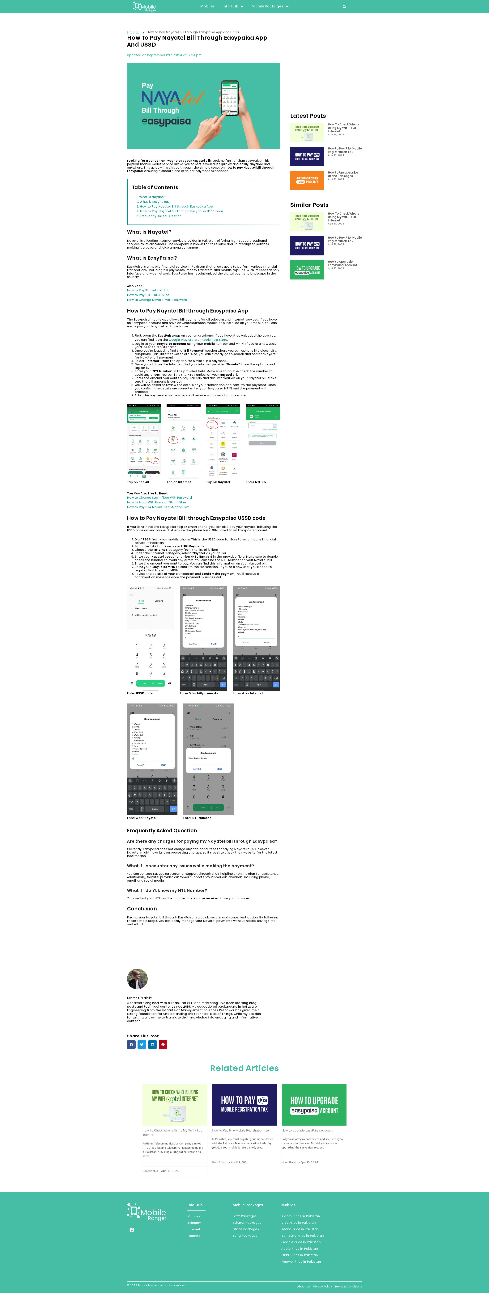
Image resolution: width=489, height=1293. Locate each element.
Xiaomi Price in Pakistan (300, 1216)
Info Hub (231, 6)
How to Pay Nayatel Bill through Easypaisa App (176, 206)
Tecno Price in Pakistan (300, 1229)
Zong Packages (245, 1235)
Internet (193, 1229)
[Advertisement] (326, 75)
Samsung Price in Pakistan (302, 1235)
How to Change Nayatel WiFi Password (157, 300)
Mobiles (207, 6)
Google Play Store (183, 340)
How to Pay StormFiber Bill (147, 290)
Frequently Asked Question (160, 216)
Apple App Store (214, 340)
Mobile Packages (267, 6)
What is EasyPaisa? (154, 202)
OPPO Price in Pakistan (299, 1255)
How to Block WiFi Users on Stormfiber (156, 502)
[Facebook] (132, 1230)
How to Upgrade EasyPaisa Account (307, 1130)
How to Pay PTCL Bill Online (148, 295)
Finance (193, 1236)
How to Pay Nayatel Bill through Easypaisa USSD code (181, 211)
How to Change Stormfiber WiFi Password (159, 498)
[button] (344, 6)
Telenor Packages (247, 1222)
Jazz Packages (245, 1216)
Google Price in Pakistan (301, 1242)
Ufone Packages (246, 1229)
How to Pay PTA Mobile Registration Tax (158, 507)
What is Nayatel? (152, 197)
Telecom (194, 1223)
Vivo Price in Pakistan (298, 1222)
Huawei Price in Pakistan (301, 1261)
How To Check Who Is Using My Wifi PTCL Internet (343, 128)
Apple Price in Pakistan (299, 1248)
